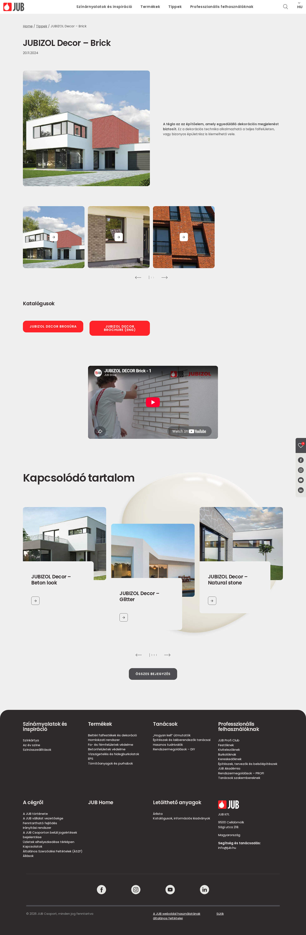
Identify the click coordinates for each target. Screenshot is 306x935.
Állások (28, 856)
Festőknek (226, 745)
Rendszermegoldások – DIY (174, 749)
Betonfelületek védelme (107, 749)
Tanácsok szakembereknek (239, 778)
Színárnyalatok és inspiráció (104, 6)
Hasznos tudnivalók (168, 744)
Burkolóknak (227, 754)
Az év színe (31, 745)
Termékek (150, 6)
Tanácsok (165, 723)
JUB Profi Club (228, 740)
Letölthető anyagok (177, 802)
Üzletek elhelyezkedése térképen (48, 842)
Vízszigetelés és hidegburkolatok (113, 754)
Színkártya (31, 740)
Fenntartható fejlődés (40, 823)
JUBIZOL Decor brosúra (53, 326)
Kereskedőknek (229, 759)
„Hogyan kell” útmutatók (171, 735)
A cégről (33, 802)
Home (28, 26)
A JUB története (35, 813)
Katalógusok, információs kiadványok (181, 818)
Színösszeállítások (37, 749)
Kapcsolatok (32, 846)
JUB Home (100, 802)
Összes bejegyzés (153, 673)
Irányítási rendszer (37, 827)
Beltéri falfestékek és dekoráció (112, 735)
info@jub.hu (227, 847)
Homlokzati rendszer (104, 740)
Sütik (220, 913)
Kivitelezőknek (229, 749)
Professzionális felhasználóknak (222, 6)
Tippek (175, 6)
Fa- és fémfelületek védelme (110, 744)
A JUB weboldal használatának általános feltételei (176, 916)
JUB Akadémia (229, 768)
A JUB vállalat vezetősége (43, 818)
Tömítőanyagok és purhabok (110, 763)
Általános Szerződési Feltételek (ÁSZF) (52, 851)
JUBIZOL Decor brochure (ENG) (120, 328)
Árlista (158, 813)
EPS (90, 758)
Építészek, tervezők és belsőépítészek (247, 764)
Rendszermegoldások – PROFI (241, 773)
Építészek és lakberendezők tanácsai (181, 740)
